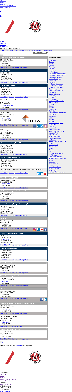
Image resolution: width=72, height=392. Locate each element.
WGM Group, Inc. (5, 130)
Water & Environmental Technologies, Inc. (12, 100)
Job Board (3, 1)
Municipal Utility (54, 133)
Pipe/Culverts (53, 134)
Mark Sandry (5, 239)
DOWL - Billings (5, 112)
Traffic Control (53, 163)
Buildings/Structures (57, 153)
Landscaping (53, 124)
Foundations (54, 72)
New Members (22, 50)
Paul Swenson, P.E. (7, 118)
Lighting (51, 126)
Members (3, 43)
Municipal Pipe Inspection (56, 131)
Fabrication (54, 155)
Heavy (51, 118)
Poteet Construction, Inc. (8, 263)
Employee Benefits (54, 94)
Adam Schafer (6, 309)
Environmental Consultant (56, 101)
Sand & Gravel (53, 146)
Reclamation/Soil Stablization (57, 141)
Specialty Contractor (57, 87)
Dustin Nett (5, 281)
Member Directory (5, 384)
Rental (51, 143)
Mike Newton (6, 322)
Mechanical (52, 128)
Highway (51, 119)
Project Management (55, 138)
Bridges (51, 63)
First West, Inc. (5, 70)
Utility (51, 165)
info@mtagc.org (5, 391)
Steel (50, 151)
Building (51, 65)
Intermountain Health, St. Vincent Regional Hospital (17, 303)
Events (2, 2)
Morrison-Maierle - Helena (9, 248)
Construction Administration (57, 74)
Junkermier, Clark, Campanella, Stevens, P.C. (15, 204)
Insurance (52, 121)
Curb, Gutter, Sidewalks (56, 90)
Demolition (52, 92)
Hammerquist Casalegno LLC (10, 329)
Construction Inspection (56, 75)
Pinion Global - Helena (8, 85)
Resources (3, 45)
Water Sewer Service (55, 167)
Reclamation (52, 140)
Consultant (54, 99)
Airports (51, 62)
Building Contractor (57, 84)
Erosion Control (53, 102)
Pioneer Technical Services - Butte (11, 157)
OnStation (3, 218)
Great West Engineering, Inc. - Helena (12, 57)
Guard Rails (52, 116)
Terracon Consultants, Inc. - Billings (12, 143)
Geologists (52, 111)
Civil (52, 97)
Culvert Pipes (53, 89)
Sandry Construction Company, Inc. (12, 233)
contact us (19, 345)
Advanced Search (12, 50)
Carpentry (52, 67)
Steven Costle (6, 184)
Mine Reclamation (54, 129)
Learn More (3, 67)
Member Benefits (5, 7)
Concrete (51, 68)
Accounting (52, 60)
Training (2, 4)
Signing (51, 148)
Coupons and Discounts (35, 50)
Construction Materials (55, 77)
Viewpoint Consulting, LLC (9, 178)
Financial (51, 107)
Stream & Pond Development (57, 158)
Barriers (53, 70)
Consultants (52, 80)
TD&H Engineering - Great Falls (10, 276)
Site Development (54, 150)
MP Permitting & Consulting (8, 316)
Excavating (52, 104)
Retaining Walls (53, 145)
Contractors (52, 82)
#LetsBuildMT (4, 46)
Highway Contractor (57, 85)
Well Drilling (53, 170)
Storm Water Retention (55, 157)
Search (4, 50)
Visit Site (11, 67)
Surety (51, 160)
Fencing (51, 106)
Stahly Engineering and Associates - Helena (14, 191)
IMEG (2, 289)
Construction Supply (55, 79)
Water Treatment (54, 168)
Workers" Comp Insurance (57, 172)
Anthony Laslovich (7, 105)
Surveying (52, 162)
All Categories (47, 50)
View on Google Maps (21, 67)
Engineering (52, 96)
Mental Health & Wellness (8, 6)
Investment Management (56, 123)
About (2, 41)
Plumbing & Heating (55, 136)
